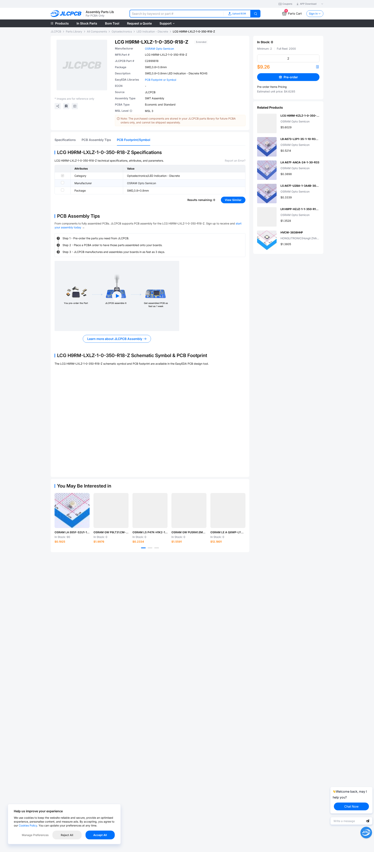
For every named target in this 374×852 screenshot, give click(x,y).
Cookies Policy (28, 825)
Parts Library (74, 31)
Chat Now (351, 806)
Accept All (100, 835)
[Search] (255, 14)
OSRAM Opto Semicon (159, 48)
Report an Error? (235, 160)
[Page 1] (143, 547)
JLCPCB (56, 31)
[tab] (65, 140)
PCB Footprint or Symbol (160, 79)
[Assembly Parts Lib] (66, 14)
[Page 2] (150, 547)
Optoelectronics (122, 31)
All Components (97, 31)
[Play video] (117, 296)
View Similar (233, 200)
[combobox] (176, 13)
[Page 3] (156, 547)
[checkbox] (62, 175)
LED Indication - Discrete (152, 31)
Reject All (67, 835)
